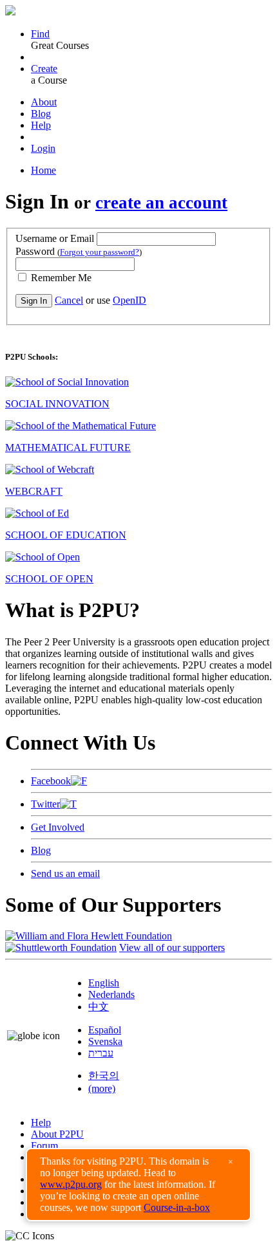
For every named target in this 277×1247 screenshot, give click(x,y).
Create (44, 68)
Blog (41, 113)
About (44, 102)
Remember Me (59, 277)
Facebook (51, 780)
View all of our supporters (172, 947)
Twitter (45, 804)
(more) (101, 1088)
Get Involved (57, 827)
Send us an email (65, 873)
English (103, 982)
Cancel (69, 300)
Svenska (105, 1041)
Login (43, 148)
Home (43, 170)
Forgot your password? (99, 252)
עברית (100, 1053)
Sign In (34, 301)
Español (104, 1029)
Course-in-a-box (177, 1207)
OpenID (129, 300)
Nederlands (111, 994)
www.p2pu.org (71, 1184)
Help (41, 125)
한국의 (103, 1075)
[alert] (138, 1184)
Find (40, 33)
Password (78, 251)
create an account (161, 202)
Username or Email (54, 238)
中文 (98, 1006)
